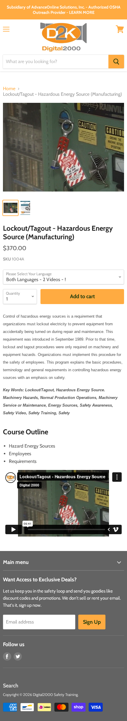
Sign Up (92, 622)
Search (10, 685)
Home (9, 88)
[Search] (116, 61)
